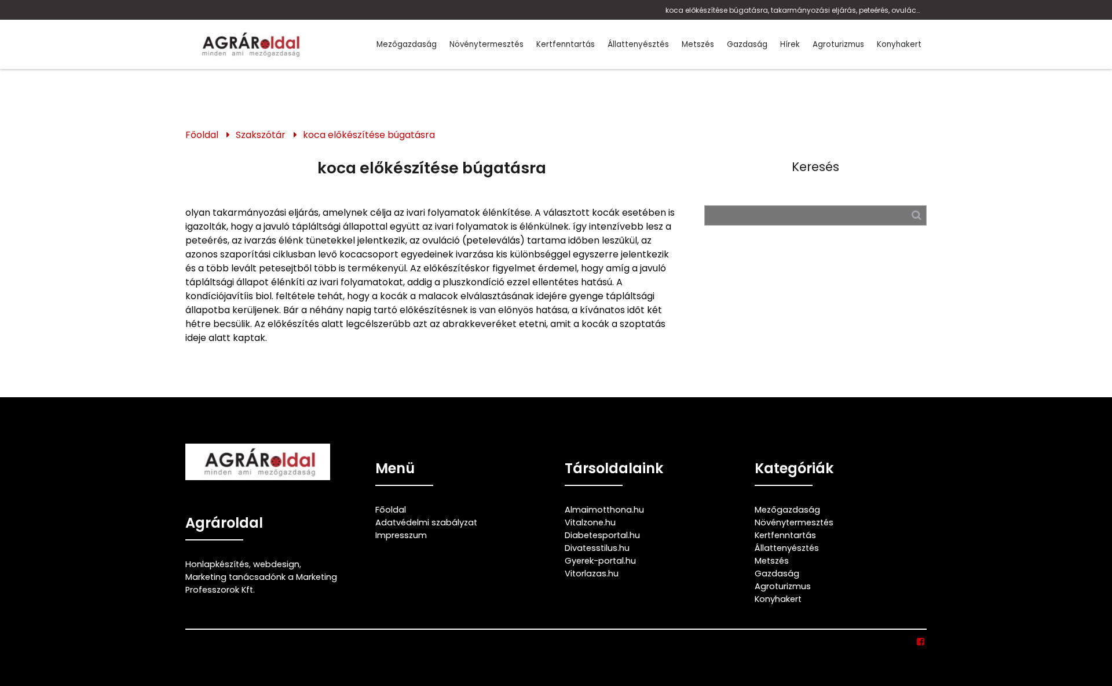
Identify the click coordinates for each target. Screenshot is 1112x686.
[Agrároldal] (249, 44)
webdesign (276, 564)
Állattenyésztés (638, 44)
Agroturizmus (838, 44)
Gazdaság (747, 44)
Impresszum (401, 535)
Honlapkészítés (217, 564)
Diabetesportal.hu (602, 535)
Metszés (698, 44)
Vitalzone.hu (590, 522)
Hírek (790, 44)
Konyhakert (899, 44)
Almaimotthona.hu (604, 510)
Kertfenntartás (565, 44)
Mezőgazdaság (406, 44)
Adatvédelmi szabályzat (426, 522)
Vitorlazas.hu (592, 573)
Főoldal (201, 134)
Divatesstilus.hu (597, 548)
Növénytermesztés (486, 44)
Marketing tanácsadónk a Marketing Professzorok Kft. (261, 583)
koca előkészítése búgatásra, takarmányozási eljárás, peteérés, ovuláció (793, 10)
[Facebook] (921, 642)
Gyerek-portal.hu (600, 561)
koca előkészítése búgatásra (369, 134)
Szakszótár (261, 134)
